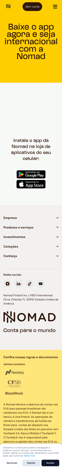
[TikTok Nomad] (29, 284)
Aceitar (50, 462)
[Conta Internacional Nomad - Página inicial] (8, 6)
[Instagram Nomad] (7, 284)
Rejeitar (31, 462)
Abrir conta (32, 6)
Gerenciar (12, 462)
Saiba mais (29, 455)
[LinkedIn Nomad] (18, 284)
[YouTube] (41, 284)
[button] (55, 6)
